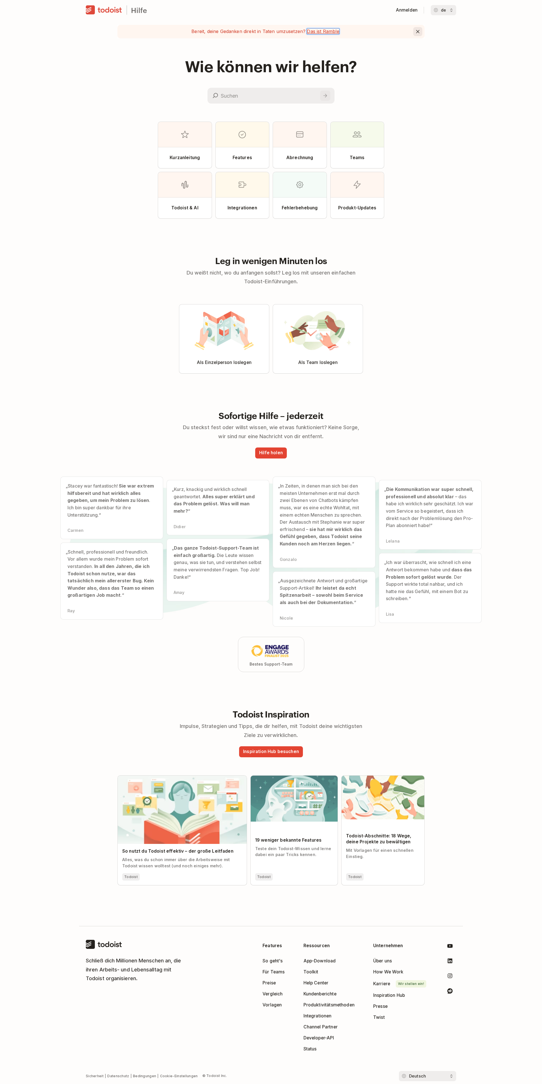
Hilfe (139, 10)
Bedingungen (144, 1076)
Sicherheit (95, 1076)
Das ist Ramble (323, 31)
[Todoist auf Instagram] (450, 977)
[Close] (417, 31)
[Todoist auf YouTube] (450, 947)
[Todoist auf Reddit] (450, 992)
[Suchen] (325, 96)
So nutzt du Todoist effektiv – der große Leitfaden (170, 778)
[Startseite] (104, 10)
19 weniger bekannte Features (283, 778)
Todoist (131, 877)
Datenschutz (118, 1076)
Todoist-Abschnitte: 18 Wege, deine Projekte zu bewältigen (379, 780)
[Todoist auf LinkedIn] (450, 962)
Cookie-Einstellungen (179, 1076)
